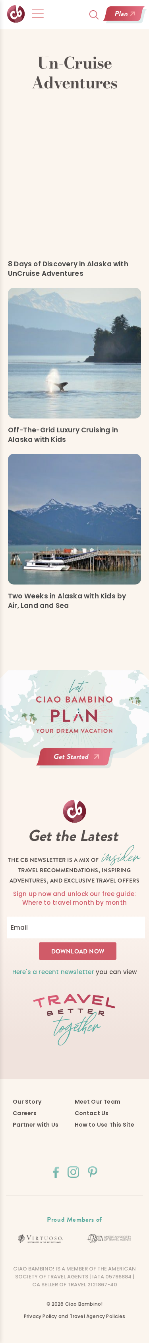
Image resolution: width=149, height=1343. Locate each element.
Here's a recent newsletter (53, 972)
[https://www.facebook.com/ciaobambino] (56, 1172)
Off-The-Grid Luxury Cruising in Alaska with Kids (63, 434)
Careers (25, 1113)
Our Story (27, 1102)
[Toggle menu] (38, 14)
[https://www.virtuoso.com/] (40, 1238)
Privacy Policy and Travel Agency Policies (74, 1316)
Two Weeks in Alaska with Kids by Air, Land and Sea (67, 600)
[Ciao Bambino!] (16, 14)
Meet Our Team (98, 1102)
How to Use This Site (105, 1125)
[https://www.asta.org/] (109, 1238)
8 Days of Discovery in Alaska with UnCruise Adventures (68, 268)
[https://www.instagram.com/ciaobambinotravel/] (73, 1172)
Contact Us (92, 1113)
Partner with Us (35, 1125)
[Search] (94, 15)
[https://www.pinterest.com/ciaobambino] (92, 1172)
